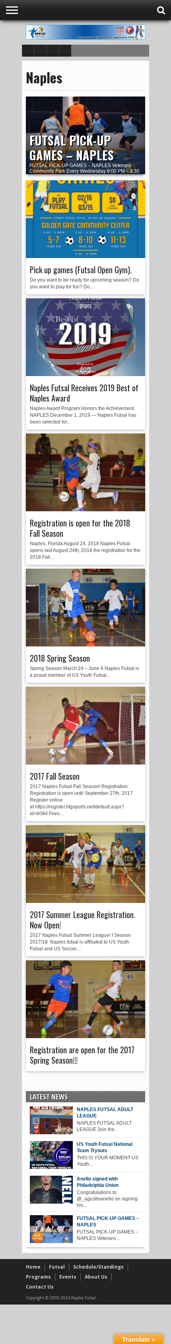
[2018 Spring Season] (85, 644)
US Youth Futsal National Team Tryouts (104, 1147)
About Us (96, 1276)
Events (67, 1276)
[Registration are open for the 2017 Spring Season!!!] (85, 1036)
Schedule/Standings (98, 1266)
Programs (38, 1276)
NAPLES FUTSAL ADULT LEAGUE (105, 1113)
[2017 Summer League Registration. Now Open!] (85, 901)
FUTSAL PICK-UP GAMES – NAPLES (71, 147)
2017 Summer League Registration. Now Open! (82, 919)
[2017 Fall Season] (85, 762)
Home (33, 1266)
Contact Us (40, 1286)
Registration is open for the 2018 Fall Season (80, 528)
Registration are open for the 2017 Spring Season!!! (82, 1055)
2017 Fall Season (55, 776)
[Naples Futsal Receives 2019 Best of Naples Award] (85, 374)
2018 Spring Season (60, 658)
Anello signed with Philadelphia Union (98, 1182)
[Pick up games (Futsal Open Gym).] (85, 256)
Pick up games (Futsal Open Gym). (81, 270)
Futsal (57, 1266)
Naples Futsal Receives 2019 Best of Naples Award (84, 393)
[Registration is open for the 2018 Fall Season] (85, 509)
